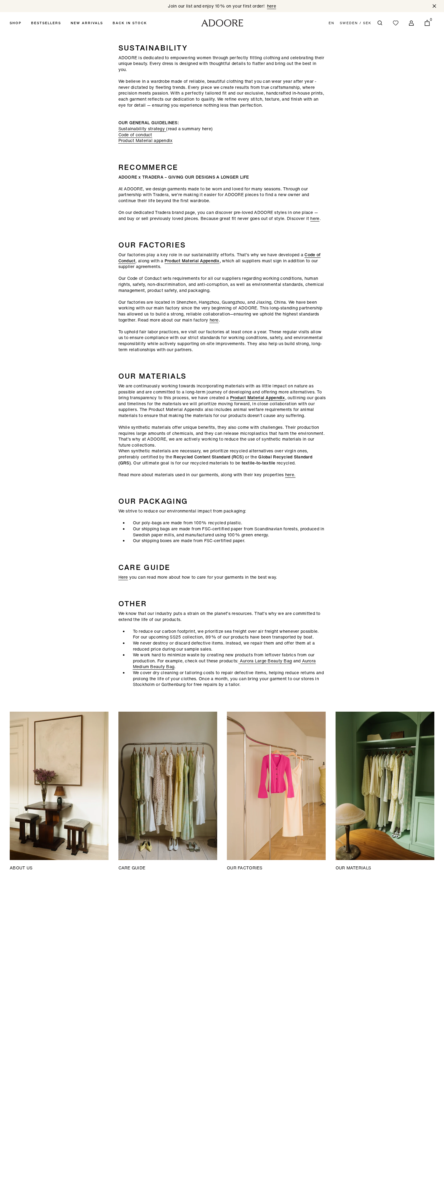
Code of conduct (135, 134)
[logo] (222, 23)
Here (123, 577)
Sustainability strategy (142, 128)
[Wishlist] (396, 23)
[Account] (411, 23)
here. (290, 474)
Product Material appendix (145, 140)
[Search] (380, 23)
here (314, 218)
